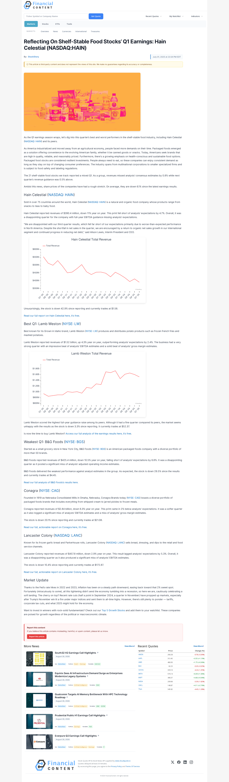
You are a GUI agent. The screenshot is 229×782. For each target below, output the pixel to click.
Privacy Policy (116, 766)
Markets (31, 24)
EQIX (97, 685)
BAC (140, 666)
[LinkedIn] (185, 765)
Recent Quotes (152, 16)
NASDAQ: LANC (68, 535)
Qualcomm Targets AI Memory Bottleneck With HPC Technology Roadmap (91, 696)
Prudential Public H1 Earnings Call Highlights (81, 715)
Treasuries (95, 31)
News (55, 31)
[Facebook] (179, 765)
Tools (69, 24)
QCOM (103, 706)
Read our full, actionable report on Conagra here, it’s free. (55, 527)
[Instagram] (191, 765)
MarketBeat (61, 664)
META (140, 674)
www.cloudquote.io (123, 761)
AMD (140, 662)
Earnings (82, 664)
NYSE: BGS (74, 442)
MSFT (140, 677)
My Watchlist (175, 16)
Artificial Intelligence (80, 685)
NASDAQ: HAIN (33, 141)
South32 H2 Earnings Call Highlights (77, 652)
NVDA (140, 681)
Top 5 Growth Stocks (113, 610)
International (81, 31)
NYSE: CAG (49, 490)
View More (129, 646)
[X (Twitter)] (172, 765)
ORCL (140, 685)
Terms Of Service (133, 766)
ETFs (57, 24)
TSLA (140, 689)
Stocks (45, 24)
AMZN (140, 654)
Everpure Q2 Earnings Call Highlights (77, 735)
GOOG (141, 670)
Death (76, 664)
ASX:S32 (97, 664)
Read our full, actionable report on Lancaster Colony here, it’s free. (60, 572)
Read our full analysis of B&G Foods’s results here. (51, 482)
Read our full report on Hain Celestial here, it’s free (51, 315)
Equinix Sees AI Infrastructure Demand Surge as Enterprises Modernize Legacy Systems (89, 675)
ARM (97, 706)
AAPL (140, 658)
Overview (45, 31)
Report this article (36, 636)
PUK (90, 726)
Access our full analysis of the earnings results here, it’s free (98, 433)
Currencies (66, 31)
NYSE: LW (71, 324)
